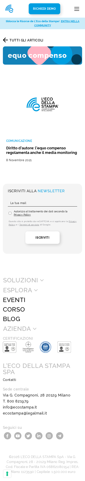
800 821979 (17, 401)
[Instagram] (50, 435)
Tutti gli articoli (26, 40)
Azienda (17, 328)
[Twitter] (29, 435)
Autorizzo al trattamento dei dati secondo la (41, 213)
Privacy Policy (22, 214)
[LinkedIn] (39, 435)
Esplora (17, 290)
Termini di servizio (29, 224)
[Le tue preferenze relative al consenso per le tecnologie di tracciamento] (7, 474)
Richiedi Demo (44, 8)
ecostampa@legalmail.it (25, 413)
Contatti (9, 380)
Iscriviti (42, 237)
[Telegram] (59, 435)
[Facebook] (8, 435)
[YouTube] (18, 435)
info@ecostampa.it (20, 407)
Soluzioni (20, 280)
